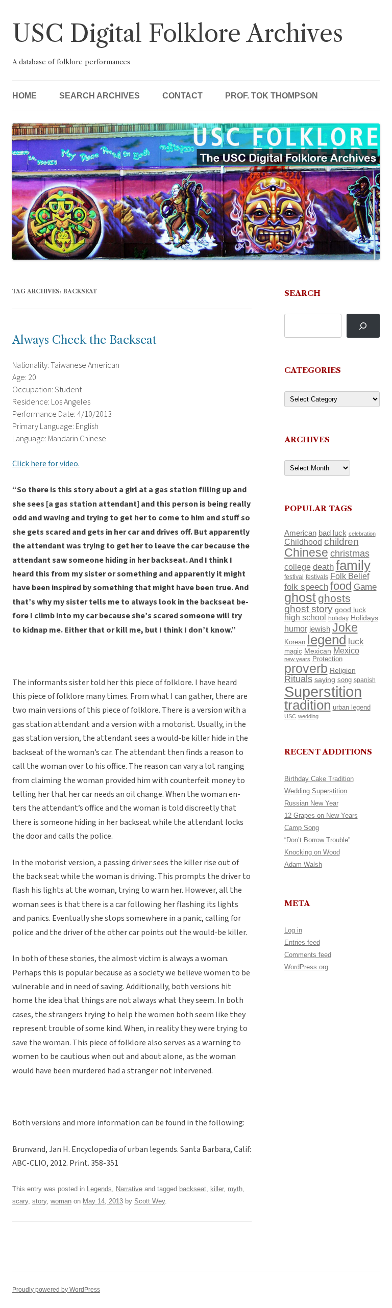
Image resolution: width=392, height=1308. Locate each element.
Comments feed (307, 955)
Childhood (303, 541)
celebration (362, 534)
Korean (294, 642)
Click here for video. (46, 463)
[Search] (363, 326)
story (39, 1201)
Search (302, 293)
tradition (307, 705)
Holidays (364, 618)
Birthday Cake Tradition (319, 779)
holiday (338, 618)
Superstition (323, 691)
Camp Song (301, 828)
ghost (300, 598)
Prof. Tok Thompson (271, 95)
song (344, 680)
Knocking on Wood (312, 852)
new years (297, 659)
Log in (293, 930)
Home (24, 95)
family (353, 565)
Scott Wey (149, 1201)
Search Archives (99, 95)
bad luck (332, 533)
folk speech (306, 587)
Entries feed (302, 942)
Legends (99, 1189)
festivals (317, 577)
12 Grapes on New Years (321, 815)
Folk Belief (349, 576)
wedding (308, 716)
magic (293, 651)
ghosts (334, 598)
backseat (192, 1189)
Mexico (346, 650)
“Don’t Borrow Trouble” (317, 840)
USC (290, 716)
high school (305, 617)
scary (20, 1201)
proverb (306, 668)
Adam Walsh (303, 864)
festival (294, 577)
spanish (365, 680)
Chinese (306, 552)
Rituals (298, 679)
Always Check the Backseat (84, 340)
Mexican (317, 651)
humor (295, 628)
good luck (350, 610)
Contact (182, 95)
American (300, 533)
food (341, 586)
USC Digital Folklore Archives (177, 33)
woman (61, 1201)
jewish (319, 629)
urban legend (352, 707)
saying (324, 679)
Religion (343, 670)
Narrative (129, 1189)
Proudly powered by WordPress (56, 1289)
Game (365, 587)
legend (326, 640)
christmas (350, 553)
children (341, 541)
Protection (327, 659)
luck (356, 641)
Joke (345, 627)
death (323, 567)
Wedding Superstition (315, 791)
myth (235, 1189)
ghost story (308, 608)
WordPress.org (306, 967)
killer (217, 1189)
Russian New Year (311, 803)
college (297, 567)
